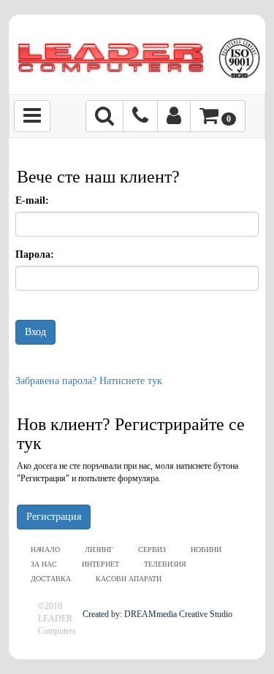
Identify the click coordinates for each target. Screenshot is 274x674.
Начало (45, 549)
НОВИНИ (206, 549)
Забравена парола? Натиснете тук (88, 380)
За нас (44, 564)
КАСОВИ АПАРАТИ (128, 579)
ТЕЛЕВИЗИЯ (165, 564)
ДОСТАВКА (51, 579)
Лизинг (99, 549)
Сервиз (152, 549)
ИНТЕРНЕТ (100, 564)
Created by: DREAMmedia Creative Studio (157, 614)
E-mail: (32, 200)
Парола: (34, 254)
